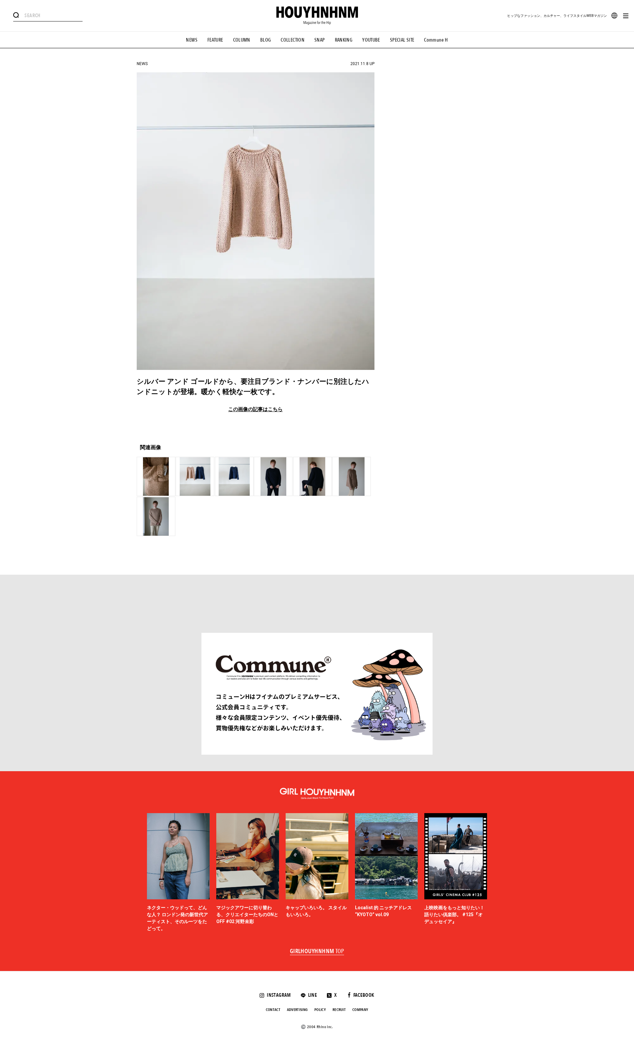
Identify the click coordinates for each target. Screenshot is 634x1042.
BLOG (265, 40)
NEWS (191, 40)
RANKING (344, 40)
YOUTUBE (371, 40)
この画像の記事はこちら (255, 409)
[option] (178, 872)
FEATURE (215, 40)
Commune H (436, 40)
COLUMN (241, 40)
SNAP (319, 40)
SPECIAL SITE (402, 40)
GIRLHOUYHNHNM (317, 951)
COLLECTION (292, 40)
